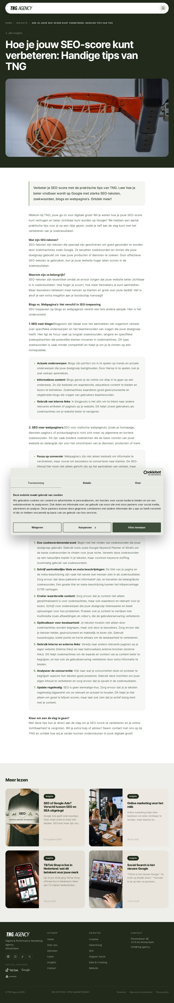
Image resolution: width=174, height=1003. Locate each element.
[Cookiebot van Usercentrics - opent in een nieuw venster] (146, 473)
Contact (51, 968)
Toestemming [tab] (36, 482)
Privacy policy (162, 992)
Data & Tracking (98, 962)
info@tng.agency (140, 946)
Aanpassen (85, 527)
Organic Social (97, 956)
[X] (29, 956)
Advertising (95, 945)
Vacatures (121, 992)
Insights (22, 23)
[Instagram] (15, 956)
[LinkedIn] (8, 956)
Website (93, 968)
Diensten (52, 950)
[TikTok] (22, 956)
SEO (91, 950)
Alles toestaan (136, 527)
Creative (93, 939)
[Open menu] (163, 8)
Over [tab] (138, 482)
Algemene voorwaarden (141, 992)
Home (8, 23)
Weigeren (37, 527)
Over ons (52, 945)
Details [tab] (87, 482)
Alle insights (15, 33)
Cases (50, 956)
